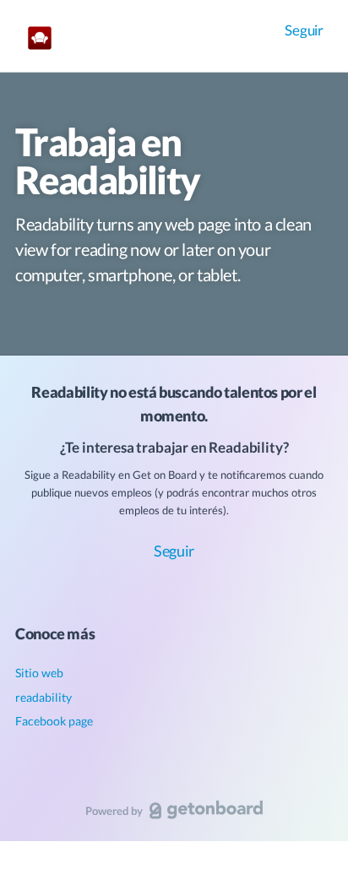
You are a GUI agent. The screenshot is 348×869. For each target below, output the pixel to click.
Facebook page (54, 721)
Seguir (304, 30)
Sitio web (39, 672)
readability (43, 697)
